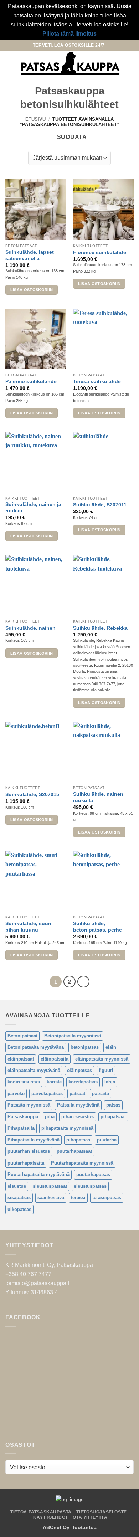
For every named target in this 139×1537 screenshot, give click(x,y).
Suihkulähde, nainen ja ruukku (33, 508)
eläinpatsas (79, 1070)
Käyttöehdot (50, 1517)
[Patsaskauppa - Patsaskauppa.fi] (70, 63)
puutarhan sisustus (28, 1151)
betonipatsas (85, 1047)
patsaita (100, 1093)
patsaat (77, 1093)
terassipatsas (106, 1197)
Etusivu (35, 119)
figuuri (106, 1070)
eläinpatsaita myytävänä (33, 1070)
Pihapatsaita (21, 1128)
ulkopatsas (19, 1209)
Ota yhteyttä (90, 1517)
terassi (78, 1197)
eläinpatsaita (54, 1059)
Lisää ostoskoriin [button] (31, 290)
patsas (113, 1105)
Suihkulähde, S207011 (100, 504)
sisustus (16, 1186)
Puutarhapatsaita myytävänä (38, 1174)
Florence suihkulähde (99, 252)
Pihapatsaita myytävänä (33, 1140)
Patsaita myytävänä (78, 1105)
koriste (54, 1081)
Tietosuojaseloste (101, 1512)
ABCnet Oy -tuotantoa (70, 1527)
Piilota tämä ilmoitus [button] (69, 34)
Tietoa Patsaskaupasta (41, 1512)
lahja (109, 1081)
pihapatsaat (113, 1116)
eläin (110, 1047)
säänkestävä (50, 1197)
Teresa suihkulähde (97, 381)
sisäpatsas (19, 1197)
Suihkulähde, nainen (30, 628)
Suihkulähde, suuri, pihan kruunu (29, 927)
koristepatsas (83, 1081)
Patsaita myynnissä (28, 1105)
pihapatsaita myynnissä (67, 1128)
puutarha (107, 1140)
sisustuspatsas (90, 1186)
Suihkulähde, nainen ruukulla (98, 797)
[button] (9, 63)
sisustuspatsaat (50, 1186)
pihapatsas (78, 1140)
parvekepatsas (47, 1093)
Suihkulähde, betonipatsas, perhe (97, 927)
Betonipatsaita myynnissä (72, 1035)
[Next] (83, 982)
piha (50, 1116)
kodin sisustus (23, 1081)
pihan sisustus (77, 1116)
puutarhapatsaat (74, 1151)
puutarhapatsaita (25, 1163)
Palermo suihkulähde (31, 381)
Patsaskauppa (22, 1116)
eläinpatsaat (20, 1059)
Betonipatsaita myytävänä (35, 1047)
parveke (16, 1093)
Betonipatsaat (22, 1035)
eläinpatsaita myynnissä (101, 1059)
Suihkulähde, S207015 (32, 794)
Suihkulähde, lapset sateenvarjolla (29, 255)
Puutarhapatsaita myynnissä (82, 1163)
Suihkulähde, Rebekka (100, 628)
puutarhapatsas (93, 1174)
